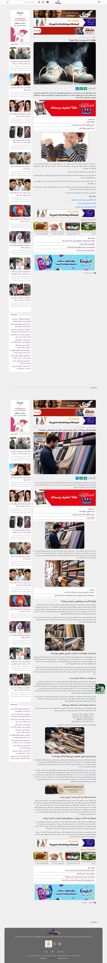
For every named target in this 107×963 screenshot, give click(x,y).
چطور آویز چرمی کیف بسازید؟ (87, 244)
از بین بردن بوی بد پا (88, 273)
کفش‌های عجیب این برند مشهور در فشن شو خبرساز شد (81, 247)
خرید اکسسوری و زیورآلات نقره (87, 128)
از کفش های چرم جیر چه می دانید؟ (86, 250)
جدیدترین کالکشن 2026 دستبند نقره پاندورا (84, 125)
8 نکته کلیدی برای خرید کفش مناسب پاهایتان (82, 200)
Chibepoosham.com (52, 958)
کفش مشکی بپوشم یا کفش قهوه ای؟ (84, 207)
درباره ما (46, 952)
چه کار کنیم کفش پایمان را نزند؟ (86, 203)
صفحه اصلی (60, 952)
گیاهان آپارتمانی (90, 122)
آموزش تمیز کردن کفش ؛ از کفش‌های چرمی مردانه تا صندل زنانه (78, 241)
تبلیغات (52, 952)
